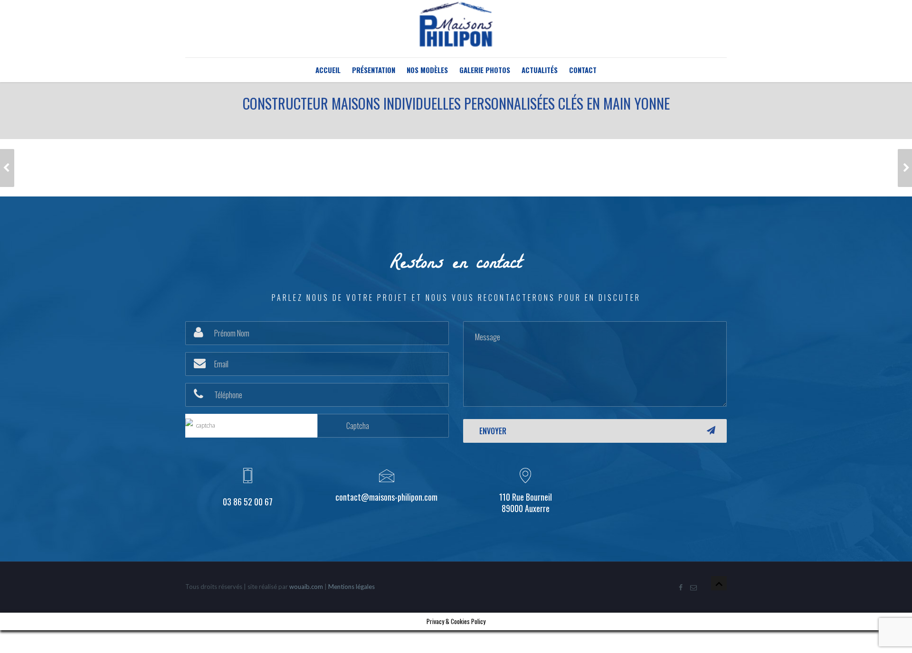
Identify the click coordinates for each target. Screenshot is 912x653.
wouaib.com (306, 586)
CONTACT (583, 70)
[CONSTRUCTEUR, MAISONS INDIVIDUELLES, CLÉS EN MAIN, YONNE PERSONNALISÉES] (7, 168)
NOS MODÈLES (427, 70)
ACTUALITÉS (540, 70)
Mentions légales (351, 586)
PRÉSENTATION (373, 70)
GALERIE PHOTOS (484, 70)
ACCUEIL (328, 70)
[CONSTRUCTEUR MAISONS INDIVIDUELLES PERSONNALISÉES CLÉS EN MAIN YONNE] (905, 168)
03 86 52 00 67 (248, 501)
